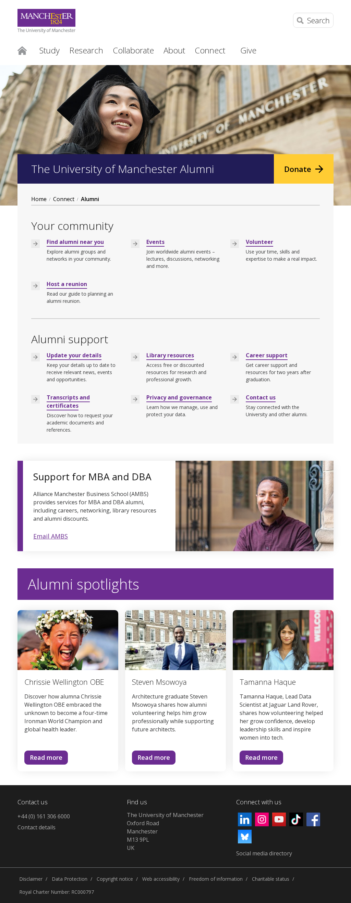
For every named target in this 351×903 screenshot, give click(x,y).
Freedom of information (216, 879)
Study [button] (49, 50)
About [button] (174, 50)
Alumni (90, 199)
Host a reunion (67, 284)
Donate (297, 169)
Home (22, 50)
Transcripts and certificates (68, 401)
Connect (63, 199)
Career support (267, 355)
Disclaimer (31, 879)
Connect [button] (210, 50)
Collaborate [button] (133, 50)
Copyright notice (115, 879)
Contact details (36, 827)
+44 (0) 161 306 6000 (43, 816)
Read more (43, 759)
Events (155, 242)
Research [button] (86, 50)
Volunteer (259, 242)
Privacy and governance (179, 397)
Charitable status (270, 879)
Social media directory (264, 853)
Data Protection (69, 879)
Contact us (261, 397)
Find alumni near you (75, 242)
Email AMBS (50, 536)
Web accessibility (161, 879)
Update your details (74, 355)
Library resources (170, 355)
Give (248, 50)
